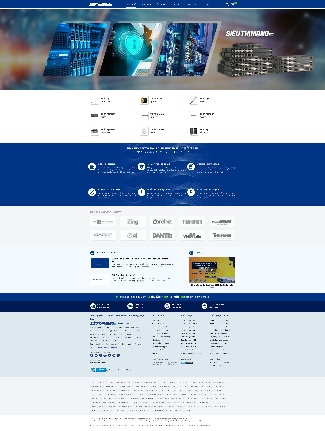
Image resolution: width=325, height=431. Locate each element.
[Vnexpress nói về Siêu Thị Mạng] (103, 221)
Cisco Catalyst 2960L (189, 327)
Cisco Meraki (180, 407)
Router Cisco (96, 402)
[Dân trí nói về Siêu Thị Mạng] (162, 235)
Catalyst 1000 (138, 390)
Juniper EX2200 (133, 398)
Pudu (208, 382)
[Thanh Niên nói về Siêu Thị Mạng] (192, 221)
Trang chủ (130, 4)
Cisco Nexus (146, 402)
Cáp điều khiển (145, 411)
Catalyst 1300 (219, 390)
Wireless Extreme (139, 386)
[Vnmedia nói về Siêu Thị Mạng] (192, 235)
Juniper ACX (215, 402)
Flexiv (194, 382)
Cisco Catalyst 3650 (188, 330)
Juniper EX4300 (170, 394)
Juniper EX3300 (191, 398)
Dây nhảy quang (205, 390)
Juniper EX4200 (123, 402)
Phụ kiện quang (158, 402)
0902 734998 (111, 347)
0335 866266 (112, 340)
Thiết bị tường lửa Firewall (191, 353)
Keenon (136, 382)
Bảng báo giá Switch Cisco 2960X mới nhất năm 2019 (212, 286)
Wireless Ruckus (125, 386)
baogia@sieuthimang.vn (197, 297)
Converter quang (155, 394)
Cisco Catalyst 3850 (188, 333)
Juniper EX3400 (165, 390)
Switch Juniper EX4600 (219, 327)
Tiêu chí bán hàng (159, 323)
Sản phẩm (161, 4)
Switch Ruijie (177, 386)
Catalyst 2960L (177, 398)
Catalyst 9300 (183, 394)
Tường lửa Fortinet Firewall (220, 330)
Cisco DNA (187, 411)
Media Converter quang (219, 340)
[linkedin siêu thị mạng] (110, 355)
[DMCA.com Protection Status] (187, 362)
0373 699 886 (99, 347)
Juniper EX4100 (142, 394)
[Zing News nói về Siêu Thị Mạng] (133, 221)
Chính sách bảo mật (159, 327)
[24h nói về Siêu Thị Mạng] (133, 235)
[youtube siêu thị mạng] (101, 355)
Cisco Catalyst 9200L (189, 336)
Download (191, 4)
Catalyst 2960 (220, 398)
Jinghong (110, 382)
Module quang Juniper (173, 411)
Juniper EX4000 (97, 394)
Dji (185, 386)
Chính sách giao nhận (160, 333)
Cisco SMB (135, 402)
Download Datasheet (160, 350)
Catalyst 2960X (164, 398)
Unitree (179, 382)
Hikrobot (162, 382)
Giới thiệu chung (158, 320)
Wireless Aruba (96, 386)
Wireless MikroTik (110, 386)
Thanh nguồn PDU (220, 386)
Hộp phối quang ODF (218, 350)
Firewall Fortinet (152, 390)
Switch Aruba (194, 386)
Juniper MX (111, 407)
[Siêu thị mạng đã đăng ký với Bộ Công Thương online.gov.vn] (98, 369)
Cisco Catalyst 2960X (189, 323)
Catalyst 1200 (192, 390)
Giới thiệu (146, 4)
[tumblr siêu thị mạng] (119, 355)
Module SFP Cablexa (148, 398)
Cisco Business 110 (173, 402)
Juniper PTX (138, 407)
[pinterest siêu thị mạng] (114, 355)
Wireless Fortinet (218, 382)
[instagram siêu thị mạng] (105, 355)
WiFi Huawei (206, 386)
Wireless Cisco (191, 407)
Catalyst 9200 (110, 394)
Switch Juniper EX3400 (219, 323)
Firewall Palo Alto (97, 390)
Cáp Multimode (179, 390)
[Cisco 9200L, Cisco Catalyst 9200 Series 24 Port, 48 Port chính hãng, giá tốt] (162, 49)
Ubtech (170, 382)
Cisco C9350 (95, 398)
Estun (201, 382)
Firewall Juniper (205, 407)
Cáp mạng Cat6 (132, 411)
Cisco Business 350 (124, 407)
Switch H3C (152, 386)
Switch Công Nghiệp (206, 398)
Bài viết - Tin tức (107, 253)
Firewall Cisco (96, 411)
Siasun (94, 382)
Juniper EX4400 (224, 394)
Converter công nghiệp (218, 343)
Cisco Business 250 (98, 407)
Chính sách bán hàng (160, 330)
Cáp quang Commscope (125, 394)
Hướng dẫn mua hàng (160, 343)
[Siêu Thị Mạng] (100, 4)
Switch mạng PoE (216, 346)
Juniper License (203, 402)
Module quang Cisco (166, 407)
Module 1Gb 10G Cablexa (219, 353)
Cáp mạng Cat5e (118, 411)
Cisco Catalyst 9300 (188, 340)
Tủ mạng (106, 411)
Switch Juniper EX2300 (219, 320)
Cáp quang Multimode (218, 333)
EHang (101, 382)
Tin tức (176, 4)
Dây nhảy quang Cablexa (219, 336)
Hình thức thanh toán (160, 340)
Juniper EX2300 (111, 390)
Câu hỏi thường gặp (159, 346)
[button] (227, 4)
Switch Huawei (164, 386)
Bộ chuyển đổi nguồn (124, 382)
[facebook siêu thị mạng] (92, 355)
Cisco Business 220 (188, 402)
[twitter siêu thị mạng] (97, 355)
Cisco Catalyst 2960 (188, 320)
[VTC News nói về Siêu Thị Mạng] (222, 221)
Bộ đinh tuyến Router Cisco (191, 350)
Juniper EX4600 (196, 394)
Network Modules (219, 407)
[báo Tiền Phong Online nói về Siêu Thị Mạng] (222, 235)
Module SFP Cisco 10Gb (190, 346)
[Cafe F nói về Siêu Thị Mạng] (103, 235)
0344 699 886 (99, 340)
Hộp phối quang (210, 394)
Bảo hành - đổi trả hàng (161, 336)
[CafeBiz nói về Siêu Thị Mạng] (162, 221)
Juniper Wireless (150, 407)
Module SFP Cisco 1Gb (189, 343)
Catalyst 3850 (120, 398)
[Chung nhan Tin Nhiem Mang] (118, 369)
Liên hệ (205, 4)
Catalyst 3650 (107, 398)
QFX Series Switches (149, 382)
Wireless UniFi (158, 411)
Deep (186, 382)
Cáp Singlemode (125, 390)
